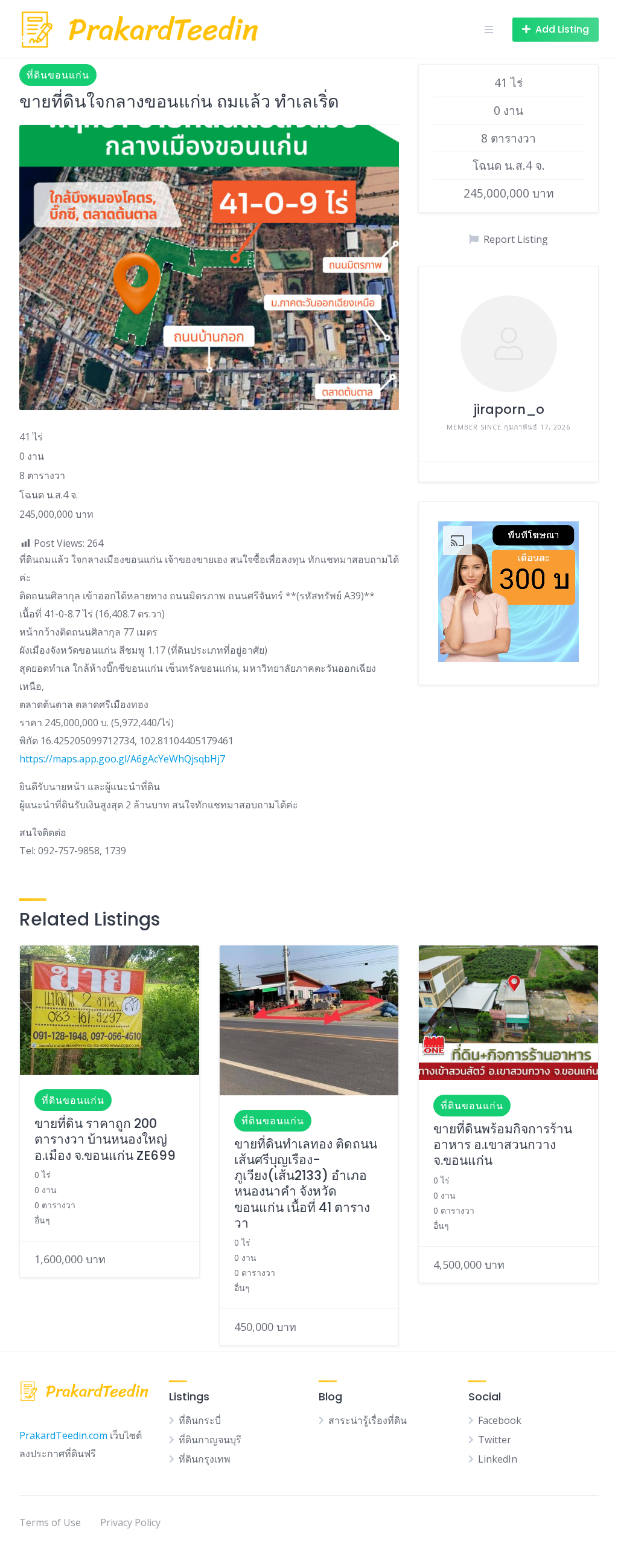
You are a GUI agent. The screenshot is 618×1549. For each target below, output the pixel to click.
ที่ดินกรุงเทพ (205, 1459)
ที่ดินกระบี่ (200, 1420)
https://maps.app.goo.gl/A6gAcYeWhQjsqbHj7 (122, 758)
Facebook (499, 1420)
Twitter (494, 1439)
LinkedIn (497, 1459)
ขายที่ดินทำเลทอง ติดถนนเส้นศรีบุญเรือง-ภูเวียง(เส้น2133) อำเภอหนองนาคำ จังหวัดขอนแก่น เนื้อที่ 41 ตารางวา (305, 1183)
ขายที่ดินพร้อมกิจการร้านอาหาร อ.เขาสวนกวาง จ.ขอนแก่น (502, 1145)
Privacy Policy (130, 1522)
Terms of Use (50, 1522)
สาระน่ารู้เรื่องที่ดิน (367, 1420)
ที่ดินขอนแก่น (58, 75)
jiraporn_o (508, 409)
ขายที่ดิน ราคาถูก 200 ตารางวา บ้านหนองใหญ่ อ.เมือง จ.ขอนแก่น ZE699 (105, 1139)
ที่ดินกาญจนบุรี (210, 1439)
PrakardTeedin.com (63, 1435)
